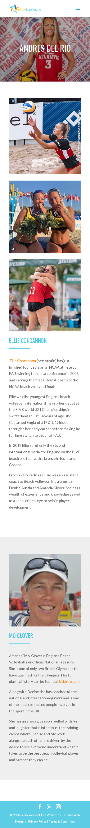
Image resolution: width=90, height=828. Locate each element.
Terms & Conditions (62, 821)
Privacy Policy (37, 821)
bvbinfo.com (69, 681)
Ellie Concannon (23, 360)
